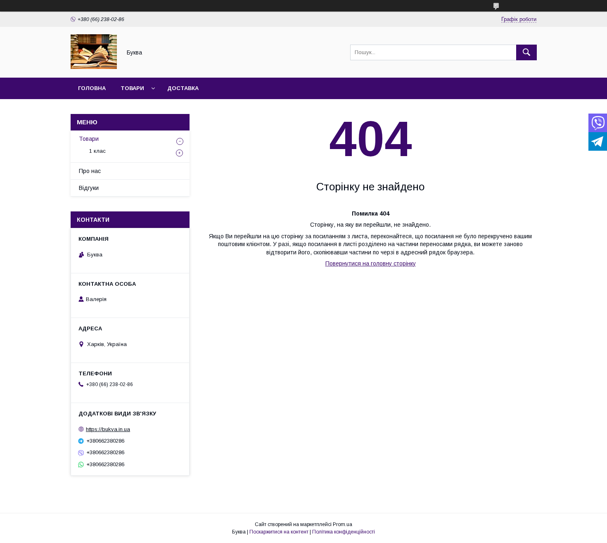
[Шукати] (526, 52)
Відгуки (89, 188)
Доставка (183, 88)
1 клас (97, 151)
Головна (92, 88)
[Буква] (94, 67)
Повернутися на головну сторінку (370, 263)
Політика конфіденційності (343, 532)
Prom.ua (342, 524)
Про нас (90, 171)
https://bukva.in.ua (108, 429)
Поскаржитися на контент (278, 532)
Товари (132, 88)
